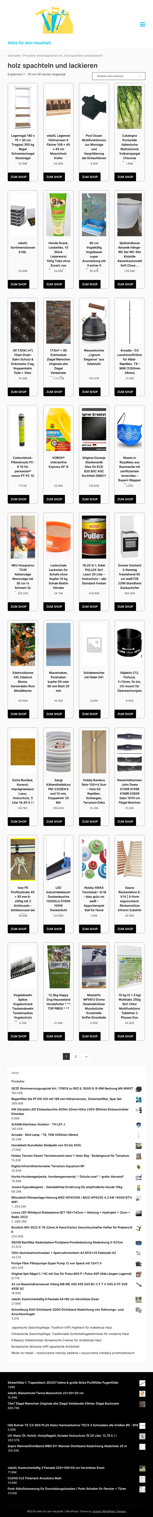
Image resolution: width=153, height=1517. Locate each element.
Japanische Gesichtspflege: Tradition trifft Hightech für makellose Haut (61, 1327)
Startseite (14, 55)
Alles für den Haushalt (29, 42)
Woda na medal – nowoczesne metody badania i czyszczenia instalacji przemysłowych (73, 1353)
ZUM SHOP (18, 177)
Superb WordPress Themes (109, 1511)
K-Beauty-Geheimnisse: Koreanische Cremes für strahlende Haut (56, 1340)
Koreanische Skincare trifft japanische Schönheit (45, 1346)
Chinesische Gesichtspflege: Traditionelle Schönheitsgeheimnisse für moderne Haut (70, 1334)
